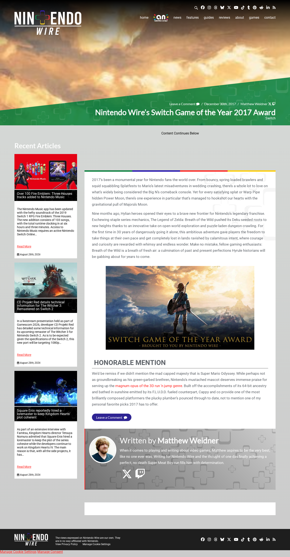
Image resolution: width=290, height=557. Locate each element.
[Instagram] (209, 7)
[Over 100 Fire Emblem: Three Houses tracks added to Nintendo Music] (45, 188)
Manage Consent (50, 552)
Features (192, 18)
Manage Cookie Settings (96, 544)
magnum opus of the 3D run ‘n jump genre (148, 386)
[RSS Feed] (274, 7)
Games (254, 18)
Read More (24, 246)
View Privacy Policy (66, 544)
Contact (270, 18)
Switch (270, 118)
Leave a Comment (182, 104)
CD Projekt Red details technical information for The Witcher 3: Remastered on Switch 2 (41, 305)
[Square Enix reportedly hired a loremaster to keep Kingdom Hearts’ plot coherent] (45, 405)
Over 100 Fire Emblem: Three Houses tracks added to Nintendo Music (44, 195)
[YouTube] (236, 7)
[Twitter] (229, 7)
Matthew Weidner (254, 104)
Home (144, 18)
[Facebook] (203, 7)
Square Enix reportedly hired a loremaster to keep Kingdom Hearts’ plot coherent (43, 414)
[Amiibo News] (160, 17)
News (177, 18)
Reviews (224, 18)
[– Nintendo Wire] (47, 24)
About (239, 18)
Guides (209, 18)
